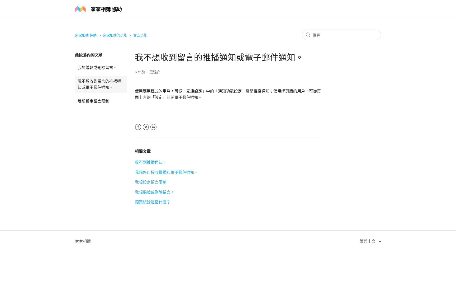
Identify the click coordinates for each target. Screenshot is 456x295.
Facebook (138, 127)
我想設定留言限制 (93, 101)
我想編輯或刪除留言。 (97, 67)
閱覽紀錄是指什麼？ (152, 201)
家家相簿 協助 (86, 35)
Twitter (145, 127)
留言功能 (140, 35)
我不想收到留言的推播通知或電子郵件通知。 (99, 84)
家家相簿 (83, 241)
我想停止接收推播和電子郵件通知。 (166, 172)
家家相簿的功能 (115, 35)
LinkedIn (153, 127)
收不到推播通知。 (151, 162)
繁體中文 (368, 241)
